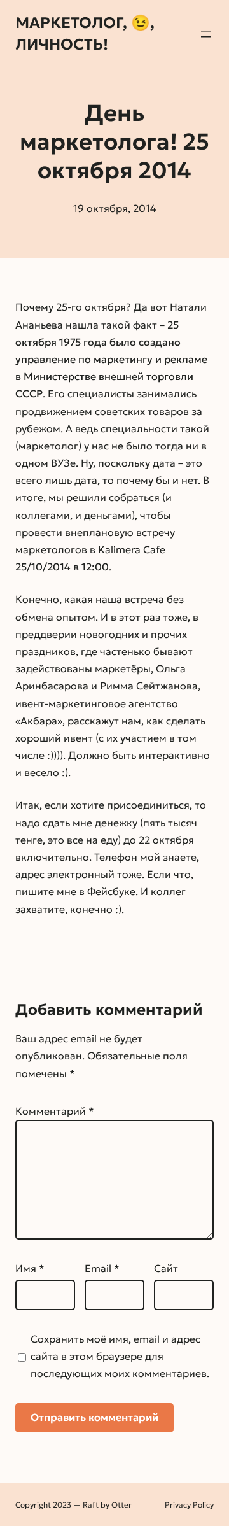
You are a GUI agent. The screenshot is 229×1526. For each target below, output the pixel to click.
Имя (30, 1268)
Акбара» (41, 720)
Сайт (166, 1268)
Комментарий (54, 1111)
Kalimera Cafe (131, 549)
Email (102, 1268)
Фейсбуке (111, 891)
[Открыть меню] (206, 34)
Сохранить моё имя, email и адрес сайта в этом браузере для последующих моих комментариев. (120, 1356)
